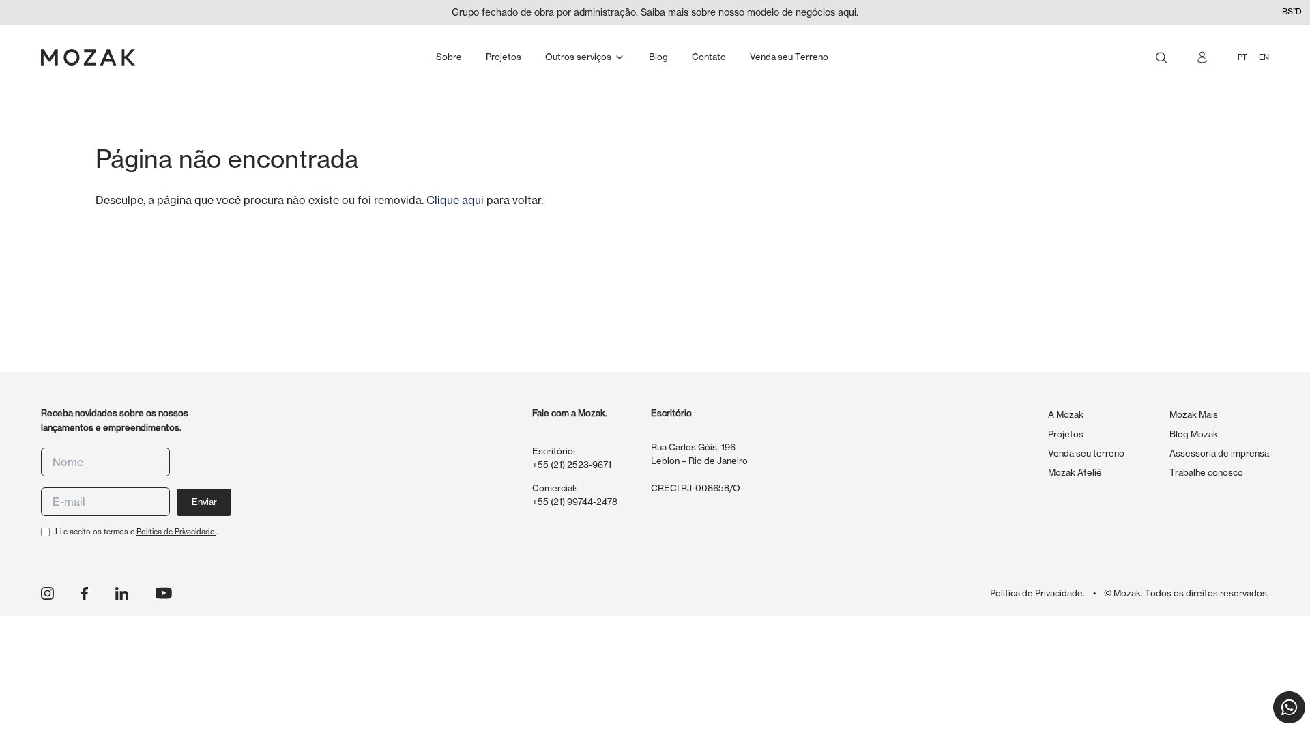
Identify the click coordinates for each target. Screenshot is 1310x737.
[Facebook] (84, 593)
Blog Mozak (1193, 434)
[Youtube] (164, 593)
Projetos (1065, 434)
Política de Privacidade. (1037, 593)
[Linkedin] (121, 593)
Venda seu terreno (1086, 453)
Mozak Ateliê (1075, 472)
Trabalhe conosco (1206, 472)
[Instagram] (47, 593)
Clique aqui (455, 200)
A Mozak (1065, 414)
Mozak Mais (1193, 414)
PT (1242, 57)
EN (1264, 57)
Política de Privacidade (176, 531)
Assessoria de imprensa (1219, 453)
